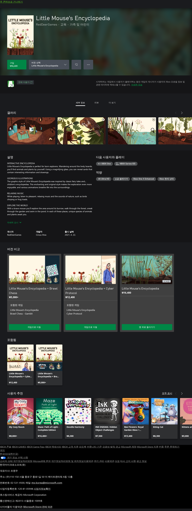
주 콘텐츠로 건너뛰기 (11, 1)
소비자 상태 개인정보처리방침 (16, 461)
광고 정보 (141, 461)
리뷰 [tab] (96, 102)
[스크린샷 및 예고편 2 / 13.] (82, 130)
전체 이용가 (23, 82)
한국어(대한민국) (9, 453)
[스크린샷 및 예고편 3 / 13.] (132, 130)
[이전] (176, 113)
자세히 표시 (12, 222)
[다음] (182, 113)
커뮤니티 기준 (94, 446)
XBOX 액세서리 (53, 446)
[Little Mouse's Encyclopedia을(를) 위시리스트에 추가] (76, 64)
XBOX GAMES (19, 446)
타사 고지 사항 (128, 461)
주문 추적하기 (171, 446)
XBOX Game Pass (36, 446)
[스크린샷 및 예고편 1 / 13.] (31, 130)
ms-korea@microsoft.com (47, 482)
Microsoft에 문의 (42, 461)
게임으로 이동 (34, 327)
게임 (2, 450)
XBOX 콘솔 (5, 446)
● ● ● (88, 64)
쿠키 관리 (99, 461)
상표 (117, 461)
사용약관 (109, 461)
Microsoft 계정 (128, 446)
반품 (161, 446)
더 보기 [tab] (112, 102)
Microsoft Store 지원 (147, 446)
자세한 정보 (136, 84)
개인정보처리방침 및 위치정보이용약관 (72, 461)
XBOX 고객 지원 (70, 446)
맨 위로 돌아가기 (147, 327)
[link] (20, 365)
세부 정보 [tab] (80, 102)
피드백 (82, 446)
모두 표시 (167, 393)
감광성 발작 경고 (111, 446)
